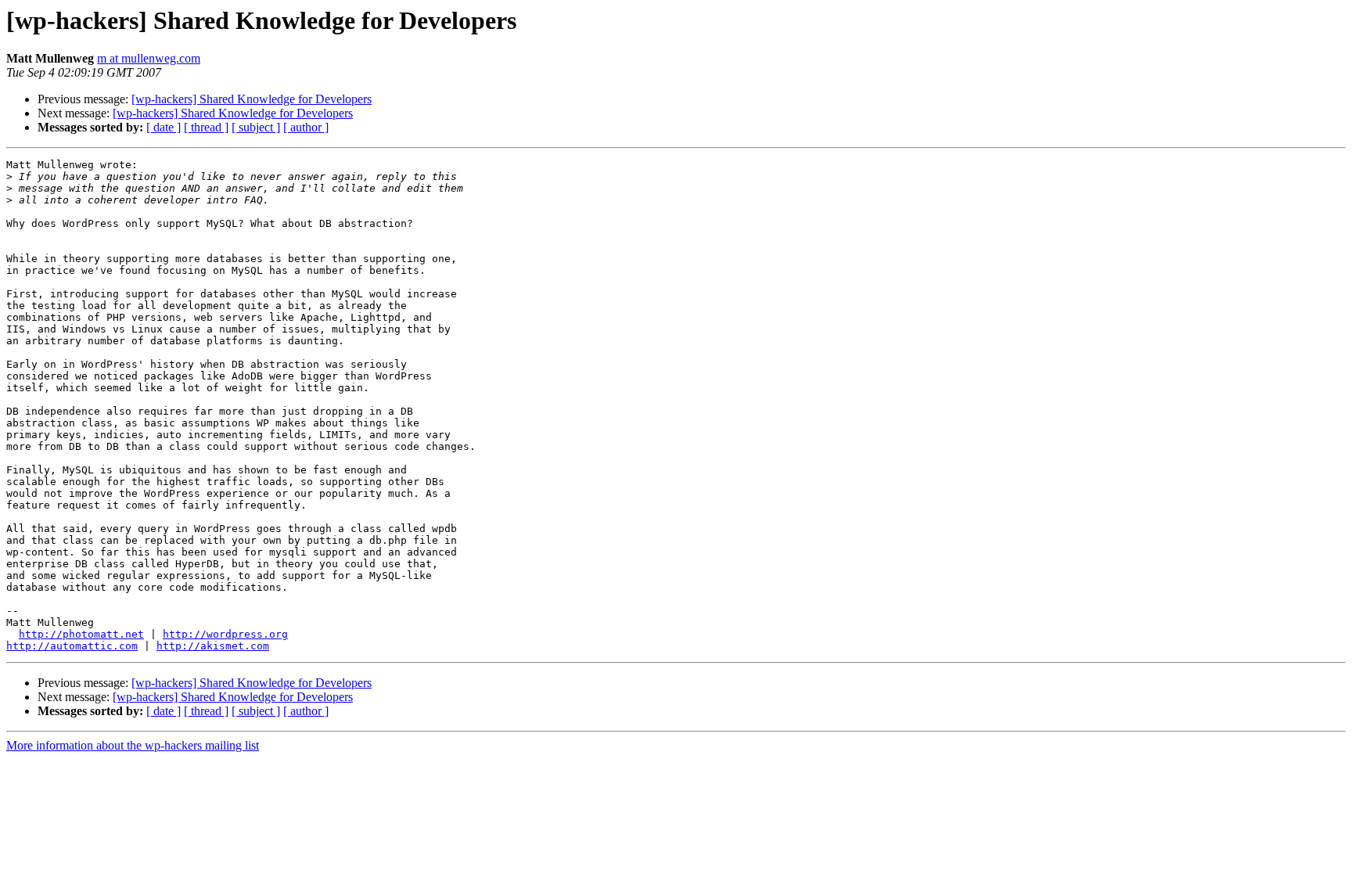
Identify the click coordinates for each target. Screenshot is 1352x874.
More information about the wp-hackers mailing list (132, 745)
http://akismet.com (212, 646)
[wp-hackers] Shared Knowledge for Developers (251, 99)
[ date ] (163, 127)
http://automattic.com (72, 646)
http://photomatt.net (81, 634)
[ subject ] (256, 127)
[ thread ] (206, 127)
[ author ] (306, 127)
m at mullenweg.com (148, 58)
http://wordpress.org (225, 634)
